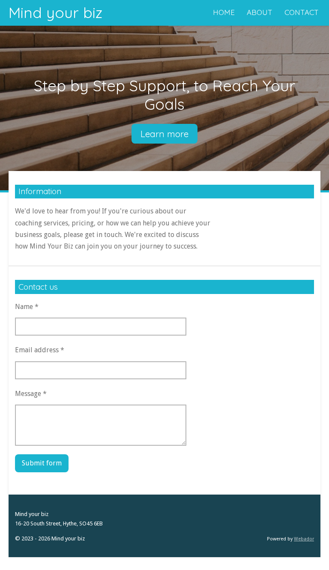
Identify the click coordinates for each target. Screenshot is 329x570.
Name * (27, 307)
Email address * (39, 350)
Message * (31, 394)
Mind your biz (55, 12)
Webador (304, 539)
